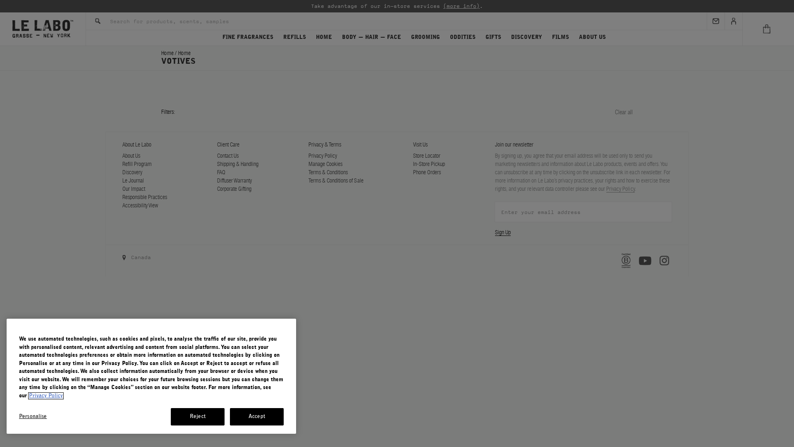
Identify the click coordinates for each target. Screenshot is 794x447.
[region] (151, 376)
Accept (257, 416)
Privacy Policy (46, 396)
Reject (198, 416)
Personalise (33, 416)
